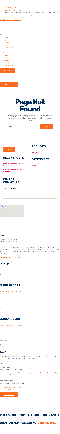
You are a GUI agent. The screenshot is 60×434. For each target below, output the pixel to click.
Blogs (34, 165)
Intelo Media (46, 423)
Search (5, 142)
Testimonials (8, 48)
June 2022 (35, 152)
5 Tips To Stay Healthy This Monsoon (11, 325)
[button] (30, 53)
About (6, 40)
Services (7, 43)
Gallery (6, 45)
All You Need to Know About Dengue (11, 291)
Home (6, 38)
